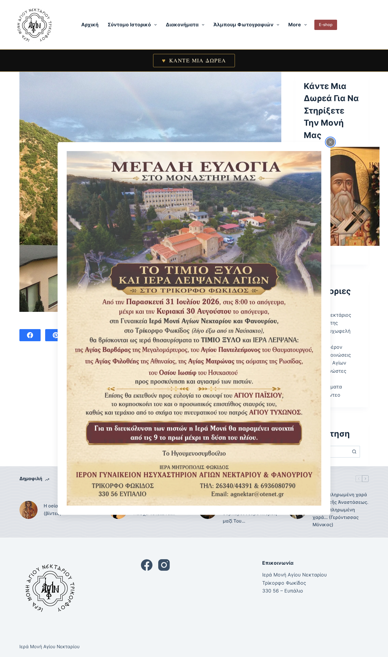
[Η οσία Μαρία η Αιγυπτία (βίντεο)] (28, 510)
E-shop (326, 24)
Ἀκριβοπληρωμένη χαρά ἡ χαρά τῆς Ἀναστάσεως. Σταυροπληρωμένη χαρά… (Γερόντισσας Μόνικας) (340, 509)
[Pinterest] (55, 335)
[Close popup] (330, 142)
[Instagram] (164, 565)
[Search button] (354, 451)
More (294, 24)
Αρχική (90, 24)
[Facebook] (30, 335)
